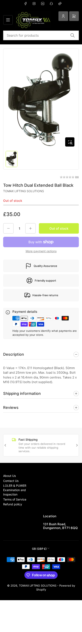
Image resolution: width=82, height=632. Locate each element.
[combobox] (41, 35)
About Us (9, 476)
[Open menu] (8, 20)
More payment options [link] (41, 251)
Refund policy (12, 504)
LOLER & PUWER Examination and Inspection (14, 490)
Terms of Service (14, 499)
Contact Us (11, 481)
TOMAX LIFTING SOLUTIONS (23, 191)
